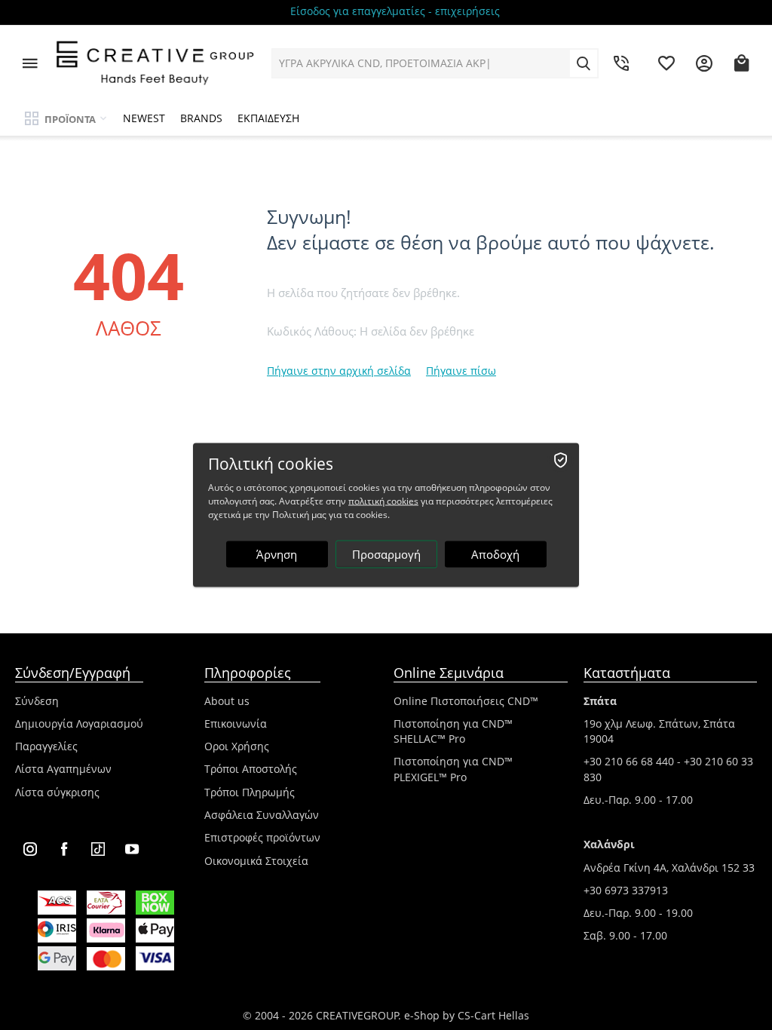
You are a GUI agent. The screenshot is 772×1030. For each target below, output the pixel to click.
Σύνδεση (37, 701)
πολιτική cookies (383, 501)
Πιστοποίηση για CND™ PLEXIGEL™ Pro (453, 768)
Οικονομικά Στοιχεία (256, 861)
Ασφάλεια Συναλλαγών (261, 815)
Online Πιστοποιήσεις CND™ (466, 701)
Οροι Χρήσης (236, 746)
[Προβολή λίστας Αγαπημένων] (666, 63)
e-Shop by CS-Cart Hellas (466, 1015)
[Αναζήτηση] (583, 63)
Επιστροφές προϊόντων (262, 837)
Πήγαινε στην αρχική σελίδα (339, 370)
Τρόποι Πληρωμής (249, 792)
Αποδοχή (495, 554)
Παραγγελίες (46, 746)
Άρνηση (276, 554)
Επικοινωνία (235, 723)
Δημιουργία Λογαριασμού (79, 723)
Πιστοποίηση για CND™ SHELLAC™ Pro (453, 731)
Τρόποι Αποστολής (250, 769)
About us (227, 701)
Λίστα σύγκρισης (57, 792)
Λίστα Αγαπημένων (63, 769)
